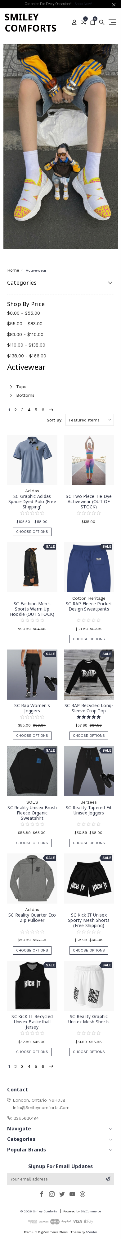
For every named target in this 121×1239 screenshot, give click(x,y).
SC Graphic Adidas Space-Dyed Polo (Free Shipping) (32, 501)
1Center (91, 1232)
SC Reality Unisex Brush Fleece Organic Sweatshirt (32, 813)
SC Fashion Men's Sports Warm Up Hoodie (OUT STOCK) (32, 609)
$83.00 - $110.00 (25, 334)
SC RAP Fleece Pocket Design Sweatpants (89, 606)
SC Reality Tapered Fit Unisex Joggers (89, 810)
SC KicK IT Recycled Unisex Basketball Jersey (32, 1021)
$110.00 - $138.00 (26, 345)
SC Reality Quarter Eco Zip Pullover (32, 917)
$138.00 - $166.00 (26, 356)
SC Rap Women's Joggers (32, 708)
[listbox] (89, 420)
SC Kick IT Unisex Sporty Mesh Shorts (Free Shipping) (89, 920)
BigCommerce (91, 1211)
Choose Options (32, 532)
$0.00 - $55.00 (23, 313)
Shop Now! (83, 4)
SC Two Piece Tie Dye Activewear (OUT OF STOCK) (89, 501)
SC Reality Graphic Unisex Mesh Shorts (89, 1019)
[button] (60, 146)
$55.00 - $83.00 (25, 323)
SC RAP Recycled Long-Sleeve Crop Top (89, 708)
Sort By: (54, 420)
